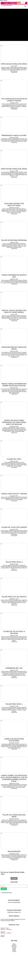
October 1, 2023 (14, 102)
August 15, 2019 (14, 242)
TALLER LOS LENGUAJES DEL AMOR (14, 816)
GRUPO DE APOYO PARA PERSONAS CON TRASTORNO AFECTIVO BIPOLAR (14, 422)
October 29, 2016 (14, 564)
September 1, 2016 (14, 598)
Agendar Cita (20, 3)
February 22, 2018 (14, 426)
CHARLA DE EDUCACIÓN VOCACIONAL (14, 740)
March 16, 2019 (14, 387)
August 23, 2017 (14, 495)
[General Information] (14, 906)
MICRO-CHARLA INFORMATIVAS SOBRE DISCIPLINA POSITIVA (14, 385)
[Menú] (25, 6)
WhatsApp (13, 3)
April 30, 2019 (14, 314)
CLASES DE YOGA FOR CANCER (14, 527)
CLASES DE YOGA (14, 459)
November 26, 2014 (14, 818)
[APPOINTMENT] (14, 896)
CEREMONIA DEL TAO (14, 668)
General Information (14, 910)
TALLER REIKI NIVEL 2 (14, 562)
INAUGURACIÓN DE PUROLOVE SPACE (14, 348)
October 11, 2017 (14, 461)
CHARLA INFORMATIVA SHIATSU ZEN (14, 276)
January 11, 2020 (14, 171)
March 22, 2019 (14, 351)
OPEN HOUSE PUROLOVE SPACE (14, 64)
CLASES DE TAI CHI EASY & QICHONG (14, 632)
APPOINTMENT (14, 900)
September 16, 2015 (14, 783)
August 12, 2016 (14, 670)
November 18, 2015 (14, 742)
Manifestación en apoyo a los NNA (14, 135)
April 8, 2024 (14, 66)
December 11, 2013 (14, 853)
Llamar (7, 3)
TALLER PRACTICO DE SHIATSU (14, 597)
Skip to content (3, 0)
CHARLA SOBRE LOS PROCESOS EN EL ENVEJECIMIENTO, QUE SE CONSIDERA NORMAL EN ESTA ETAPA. (14, 778)
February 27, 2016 (14, 706)
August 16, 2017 (14, 529)
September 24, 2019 (14, 207)
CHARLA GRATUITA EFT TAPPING (14, 494)
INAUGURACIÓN (14, 851)
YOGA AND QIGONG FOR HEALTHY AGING (14, 204)
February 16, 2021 (14, 137)
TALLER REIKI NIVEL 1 (14, 704)
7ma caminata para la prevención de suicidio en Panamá (14, 100)
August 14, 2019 (14, 279)
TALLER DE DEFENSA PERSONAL (14, 240)
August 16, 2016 (14, 635)
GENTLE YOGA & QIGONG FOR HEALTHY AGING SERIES (14, 311)
